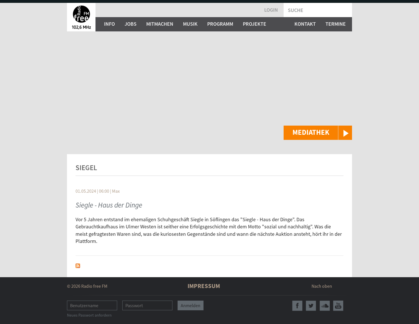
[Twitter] (311, 306)
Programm (220, 24)
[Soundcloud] (325, 306)
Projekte (254, 24)
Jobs (131, 24)
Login (271, 10)
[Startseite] (81, 17)
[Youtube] (338, 306)
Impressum (204, 286)
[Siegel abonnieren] (78, 265)
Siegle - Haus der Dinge (109, 205)
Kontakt (305, 24)
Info (109, 24)
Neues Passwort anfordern (89, 315)
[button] (318, 133)
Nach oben (322, 286)
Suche (295, 10)
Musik (190, 24)
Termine (336, 24)
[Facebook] (297, 306)
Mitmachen (159, 24)
